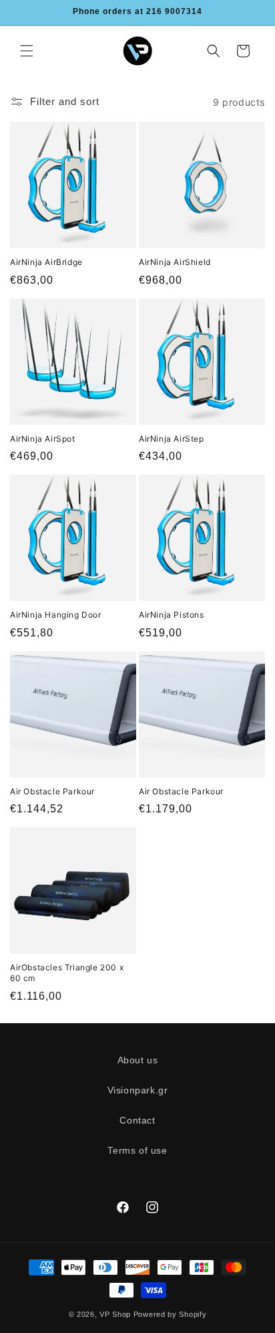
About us (137, 1060)
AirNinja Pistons (171, 615)
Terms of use (137, 1150)
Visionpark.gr (137, 1090)
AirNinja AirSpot (42, 439)
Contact (137, 1120)
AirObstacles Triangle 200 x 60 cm (66, 972)
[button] (26, 51)
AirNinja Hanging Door (55, 615)
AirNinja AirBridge (46, 262)
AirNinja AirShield (175, 262)
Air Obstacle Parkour (52, 791)
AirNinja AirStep (171, 439)
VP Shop (115, 1314)
